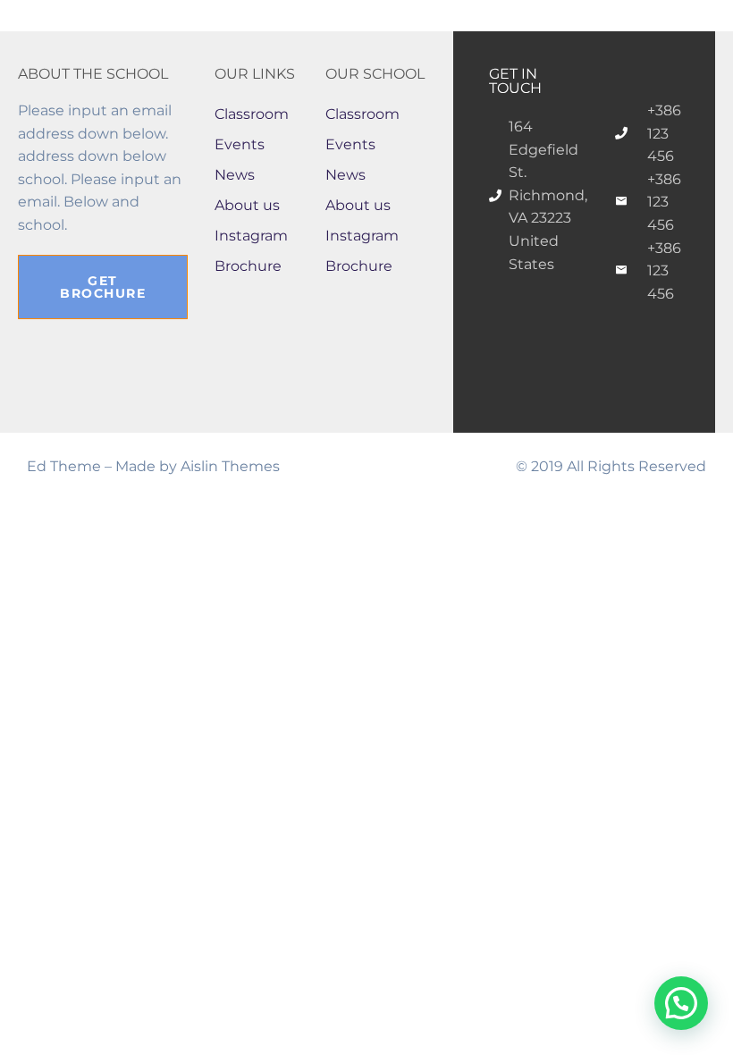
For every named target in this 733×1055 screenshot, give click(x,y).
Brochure (248, 265)
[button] (681, 1003)
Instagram (251, 235)
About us (247, 205)
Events (240, 144)
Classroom (252, 114)
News (235, 174)
